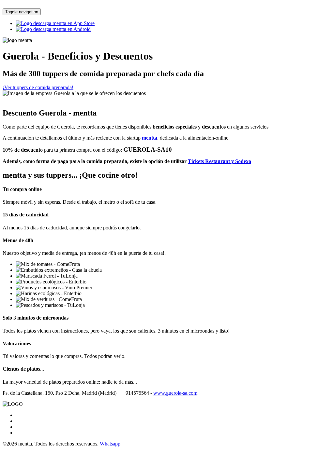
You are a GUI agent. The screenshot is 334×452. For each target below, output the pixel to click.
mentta (149, 138)
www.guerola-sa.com (175, 393)
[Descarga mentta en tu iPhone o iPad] (55, 23)
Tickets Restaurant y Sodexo (219, 161)
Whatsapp (110, 443)
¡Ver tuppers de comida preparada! (38, 87)
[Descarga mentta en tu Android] (53, 29)
